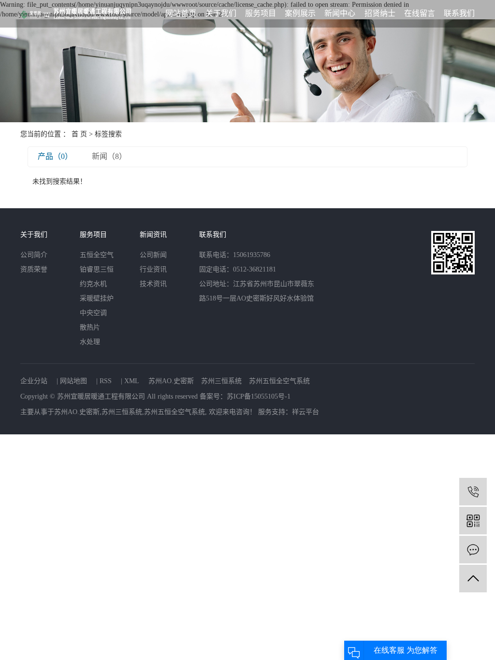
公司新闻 (153, 254)
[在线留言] (473, 549)
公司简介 (33, 254)
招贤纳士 (379, 13)
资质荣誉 (33, 269)
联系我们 (459, 13)
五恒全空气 (97, 254)
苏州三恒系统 (221, 381)
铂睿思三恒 (97, 269)
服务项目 (260, 13)
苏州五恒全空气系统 (279, 381)
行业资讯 (153, 269)
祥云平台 (305, 412)
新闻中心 (339, 13)
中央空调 (93, 312)
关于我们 (220, 13)
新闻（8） (109, 156)
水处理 (90, 341)
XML (131, 381)
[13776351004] (473, 491)
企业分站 (33, 381)
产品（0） (55, 156)
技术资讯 (153, 283)
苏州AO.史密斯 (171, 381)
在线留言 (419, 13)
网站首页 (180, 13)
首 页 (79, 134)
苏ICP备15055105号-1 (259, 396)
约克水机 (93, 283)
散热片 (90, 327)
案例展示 (300, 13)
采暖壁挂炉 (97, 298)
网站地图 (73, 381)
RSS (106, 381)
